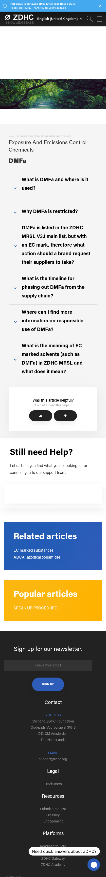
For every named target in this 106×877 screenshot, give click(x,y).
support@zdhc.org (53, 759)
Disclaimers (53, 784)
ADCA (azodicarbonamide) (37, 558)
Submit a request (53, 809)
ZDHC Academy (53, 865)
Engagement (53, 821)
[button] (40, 415)
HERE (27, 7)
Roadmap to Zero (53, 846)
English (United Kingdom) (57, 19)
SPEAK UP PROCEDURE (35, 608)
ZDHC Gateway (53, 859)
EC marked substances (33, 551)
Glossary (53, 815)
